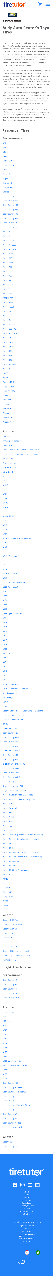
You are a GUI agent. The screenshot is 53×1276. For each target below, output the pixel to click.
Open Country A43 (10, 214)
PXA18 (5, 879)
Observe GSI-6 (9, 937)
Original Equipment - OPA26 (14, 790)
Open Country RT (10, 1118)
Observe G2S (8, 706)
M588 (5, 604)
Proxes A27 (7, 271)
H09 (4, 1025)
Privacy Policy (26, 1229)
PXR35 (5, 377)
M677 (5, 675)
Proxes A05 (7, 803)
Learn (26, 1197)
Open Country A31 (10, 746)
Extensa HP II (8, 196)
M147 (5, 520)
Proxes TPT (7, 369)
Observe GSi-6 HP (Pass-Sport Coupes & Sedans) (23, 711)
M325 (5, 578)
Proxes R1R (7, 293)
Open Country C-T (10, 1100)
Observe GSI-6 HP (10, 942)
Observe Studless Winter (13, 719)
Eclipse (5, 178)
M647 (5, 640)
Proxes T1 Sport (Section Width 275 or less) (21, 852)
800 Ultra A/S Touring (11, 441)
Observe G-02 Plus (10, 920)
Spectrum (7, 888)
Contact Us (26, 1200)
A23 (4, 143)
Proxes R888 (8, 302)
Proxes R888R (8, 307)
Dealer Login (26, 1203)
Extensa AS (7, 183)
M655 (5, 649)
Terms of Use (26, 1231)
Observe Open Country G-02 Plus (16, 955)
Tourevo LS (7, 892)
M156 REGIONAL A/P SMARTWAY (17, 538)
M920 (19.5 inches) (10, 684)
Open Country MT (10, 1114)
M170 (5, 1043)
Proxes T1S (7, 360)
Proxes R (6, 289)
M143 (5, 1034)
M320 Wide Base (10, 573)
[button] (15, 1253)
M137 (5, 494)
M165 (5, 547)
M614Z (5, 631)
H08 (4, 1016)
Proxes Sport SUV (10, 333)
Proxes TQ (7, 874)
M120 (5, 1030)
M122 (5, 480)
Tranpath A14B (9, 391)
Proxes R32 (7, 826)
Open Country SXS (10, 781)
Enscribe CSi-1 (8, 458)
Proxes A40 (7, 280)
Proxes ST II (8, 342)
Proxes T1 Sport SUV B (12, 865)
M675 (5, 671)
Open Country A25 (10, 733)
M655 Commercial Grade (13, 1061)
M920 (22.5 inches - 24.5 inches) (16, 688)
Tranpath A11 (8, 386)
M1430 (5, 507)
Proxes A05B (8, 254)
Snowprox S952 (9, 960)
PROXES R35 (8, 298)
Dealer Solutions (26, 1211)
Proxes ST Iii (8, 843)
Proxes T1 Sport (9, 364)
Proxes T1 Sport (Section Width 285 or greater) (22, 856)
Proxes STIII (8, 346)
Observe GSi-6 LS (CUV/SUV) (14, 715)
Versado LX (7, 413)
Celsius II (6, 169)
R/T (4, 883)
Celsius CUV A (8, 165)
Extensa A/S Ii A (9, 463)
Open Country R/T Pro (12, 1123)
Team (26, 1195)
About (26, 1192)
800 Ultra (6, 436)
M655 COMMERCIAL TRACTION (16, 1065)
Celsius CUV (7, 161)
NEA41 (5, 702)
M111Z (5, 476)
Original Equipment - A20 (13, 786)
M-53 (5, 1047)
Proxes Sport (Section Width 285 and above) (21, 839)
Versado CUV (8, 404)
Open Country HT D (11, 222)
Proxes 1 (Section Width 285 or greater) (19, 799)
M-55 (5, 1052)
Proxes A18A (8, 262)
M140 (5, 498)
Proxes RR (7, 315)
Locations (26, 1208)
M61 (4, 618)
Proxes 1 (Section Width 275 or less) (18, 795)
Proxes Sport (8, 320)
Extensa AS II (8, 187)
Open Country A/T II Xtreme (14, 1092)
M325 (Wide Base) (10, 587)
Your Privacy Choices (26, 1238)
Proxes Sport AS (9, 329)
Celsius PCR (7, 445)
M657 (5, 657)
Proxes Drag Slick (10, 808)
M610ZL (6, 626)
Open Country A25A (11, 737)
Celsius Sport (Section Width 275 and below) (21, 449)
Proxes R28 (7, 821)
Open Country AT (10, 980)
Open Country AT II (11, 984)
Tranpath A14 (8, 896)
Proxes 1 (6, 231)
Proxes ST (7, 338)
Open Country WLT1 (11, 1146)
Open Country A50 (10, 755)
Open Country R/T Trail (12, 1127)
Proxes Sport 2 (9, 324)
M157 (5, 542)
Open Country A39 (10, 209)
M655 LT (6, 653)
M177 (5, 564)
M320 (5, 569)
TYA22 (5, 901)
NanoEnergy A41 (10, 697)
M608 (5, 1056)
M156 (5, 534)
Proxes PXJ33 (8, 817)
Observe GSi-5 (8, 933)
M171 (5, 551)
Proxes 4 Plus (8, 240)
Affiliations (26, 1214)
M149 (5, 525)
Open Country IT (9, 1109)
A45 (4, 152)
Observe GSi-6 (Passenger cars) (16, 951)
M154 (5, 529)
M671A (5, 666)
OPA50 (5, 724)
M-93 (5, 1078)
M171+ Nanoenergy (11, 556)
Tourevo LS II (8, 382)
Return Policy (26, 1241)
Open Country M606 (11, 772)
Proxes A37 (7, 276)
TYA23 (5, 905)
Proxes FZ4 (7, 812)
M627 (5, 635)
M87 (4, 680)
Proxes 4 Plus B (9, 249)
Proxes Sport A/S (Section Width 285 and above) (23, 834)
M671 (5, 662)
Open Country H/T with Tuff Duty (16, 1105)
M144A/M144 (8, 516)
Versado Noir (8, 422)
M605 (5, 609)
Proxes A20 (7, 267)
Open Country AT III (11, 989)
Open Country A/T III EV (12, 1087)
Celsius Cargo (8, 1012)
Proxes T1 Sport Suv (11, 861)
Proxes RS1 (7, 830)
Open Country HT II (11, 997)
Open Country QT (10, 227)
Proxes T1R (7, 355)
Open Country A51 (10, 1083)
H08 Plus (6, 1021)
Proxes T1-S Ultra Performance (16, 870)
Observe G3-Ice (9, 1142)
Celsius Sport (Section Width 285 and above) (21, 454)
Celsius (5, 156)
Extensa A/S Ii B (9, 467)
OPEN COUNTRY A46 (11, 750)
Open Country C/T (10, 1096)
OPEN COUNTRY (10, 728)
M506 (5, 596)
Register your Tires (27, 1206)
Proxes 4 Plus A (9, 245)
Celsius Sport (8, 174)
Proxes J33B (8, 284)
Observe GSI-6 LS (10, 946)
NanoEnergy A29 (10, 693)
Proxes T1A (7, 351)
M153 (5, 1038)
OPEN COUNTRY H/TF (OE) (14, 764)
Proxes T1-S (8, 848)
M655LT (6, 1070)
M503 (5, 591)
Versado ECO (8, 408)
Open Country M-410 (11, 768)
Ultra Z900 (7, 399)
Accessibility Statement (26, 1234)
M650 (5, 644)
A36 (4, 147)
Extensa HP (7, 192)
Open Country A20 (10, 200)
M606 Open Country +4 (12, 613)
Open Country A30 (10, 741)
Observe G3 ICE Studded (13, 924)
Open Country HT (10, 993)
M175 (5, 560)
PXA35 (5, 373)
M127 (5, 489)
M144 (5, 511)
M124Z (5, 485)
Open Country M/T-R (11, 777)
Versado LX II (8, 417)
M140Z (5, 503)
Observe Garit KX (10, 929)
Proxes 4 (6, 236)
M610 (5, 622)
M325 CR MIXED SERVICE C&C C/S (17, 582)
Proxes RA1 (7, 311)
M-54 (5, 600)
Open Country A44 (10, 218)
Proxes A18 (7, 258)
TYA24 (5, 395)
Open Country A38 (10, 205)
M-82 (5, 1074)
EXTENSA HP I (8, 472)
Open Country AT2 (10, 759)
